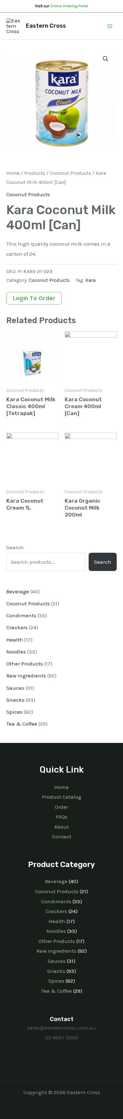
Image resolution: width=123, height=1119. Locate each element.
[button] (105, 59)
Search (15, 547)
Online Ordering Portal (69, 6)
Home (13, 173)
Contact (61, 836)
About (61, 827)
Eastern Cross (46, 25)
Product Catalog (61, 797)
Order (61, 807)
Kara (90, 280)
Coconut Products (70, 173)
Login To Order (34, 298)
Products (34, 173)
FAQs (61, 817)
